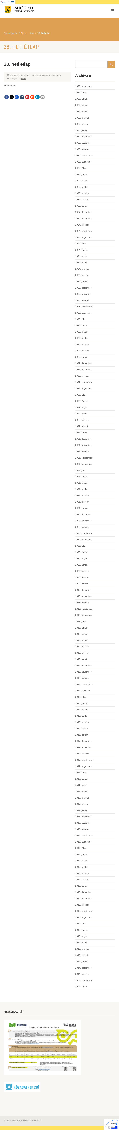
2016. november (83, 823)
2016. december (83, 816)
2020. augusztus (83, 539)
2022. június (81, 401)
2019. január (81, 659)
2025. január (81, 206)
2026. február (82, 124)
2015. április (81, 942)
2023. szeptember (84, 306)
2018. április (81, 716)
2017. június (81, 779)
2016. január (81, 886)
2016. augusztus (83, 842)
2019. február (82, 653)
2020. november (83, 520)
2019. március (82, 646)
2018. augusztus (83, 690)
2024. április (81, 262)
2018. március (82, 722)
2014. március (82, 974)
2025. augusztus (83, 162)
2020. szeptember (84, 533)
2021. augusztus (83, 464)
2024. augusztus (83, 237)
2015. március (82, 949)
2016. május (81, 860)
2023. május (81, 332)
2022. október (82, 376)
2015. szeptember (84, 911)
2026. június (81, 99)
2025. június (81, 174)
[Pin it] (27, 97)
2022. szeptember (84, 382)
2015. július (80, 923)
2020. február (82, 577)
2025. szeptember (84, 155)
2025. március (82, 193)
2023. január (81, 357)
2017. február (82, 804)
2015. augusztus (83, 917)
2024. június (81, 250)
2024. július (80, 243)
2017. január (81, 810)
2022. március (82, 420)
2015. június (81, 930)
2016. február (82, 879)
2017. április (81, 791)
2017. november (83, 747)
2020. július (80, 546)
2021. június (81, 476)
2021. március (82, 495)
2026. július (80, 92)
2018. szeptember (84, 684)
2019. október (82, 602)
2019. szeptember (84, 609)
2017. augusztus (83, 766)
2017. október (82, 753)
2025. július (80, 168)
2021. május (81, 483)
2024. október (82, 225)
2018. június (81, 703)
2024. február (82, 275)
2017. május (81, 785)
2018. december (83, 665)
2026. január (81, 130)
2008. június (81, 986)
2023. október (82, 300)
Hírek (23, 78)
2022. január (81, 432)
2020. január (81, 583)
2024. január (81, 281)
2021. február (82, 502)
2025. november (83, 143)
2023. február (82, 350)
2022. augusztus (83, 388)
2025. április (81, 187)
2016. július (80, 848)
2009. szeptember (84, 980)
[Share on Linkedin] (37, 97)
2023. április (81, 338)
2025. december (83, 136)
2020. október (82, 527)
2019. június (81, 628)
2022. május (81, 407)
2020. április (81, 565)
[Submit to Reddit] (32, 97)
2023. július (80, 319)
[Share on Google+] (17, 97)
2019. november (83, 596)
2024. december (83, 212)
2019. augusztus (83, 615)
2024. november (83, 218)
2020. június (81, 552)
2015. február (82, 955)
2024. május (81, 256)
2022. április (81, 413)
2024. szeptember (84, 231)
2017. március (82, 798)
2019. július (80, 621)
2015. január (81, 961)
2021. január (81, 508)
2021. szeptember (84, 457)
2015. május (81, 936)
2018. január (81, 735)
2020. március (82, 571)
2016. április (81, 867)
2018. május (81, 709)
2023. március (82, 344)
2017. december (83, 741)
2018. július (80, 697)
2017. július (80, 772)
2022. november (83, 369)
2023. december (83, 287)
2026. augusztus (83, 86)
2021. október (82, 451)
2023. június (81, 325)
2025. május (81, 180)
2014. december (83, 968)
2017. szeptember (84, 760)
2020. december (83, 514)
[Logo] (30, 10)
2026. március (82, 117)
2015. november (83, 898)
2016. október (82, 829)
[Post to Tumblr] (22, 97)
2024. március (82, 269)
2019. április (81, 640)
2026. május (81, 105)
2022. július (80, 395)
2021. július (80, 470)
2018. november (83, 672)
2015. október (82, 905)
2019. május (81, 634)
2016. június (81, 854)
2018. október (82, 678)
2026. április (81, 111)
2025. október (82, 149)
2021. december (83, 439)
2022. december (83, 363)
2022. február (82, 426)
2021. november (83, 445)
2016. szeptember (84, 835)
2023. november (83, 294)
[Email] (42, 97)
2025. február (82, 199)
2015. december (83, 892)
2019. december (83, 590)
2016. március (82, 873)
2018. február (82, 728)
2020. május (81, 558)
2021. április (81, 489)
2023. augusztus (83, 313)
